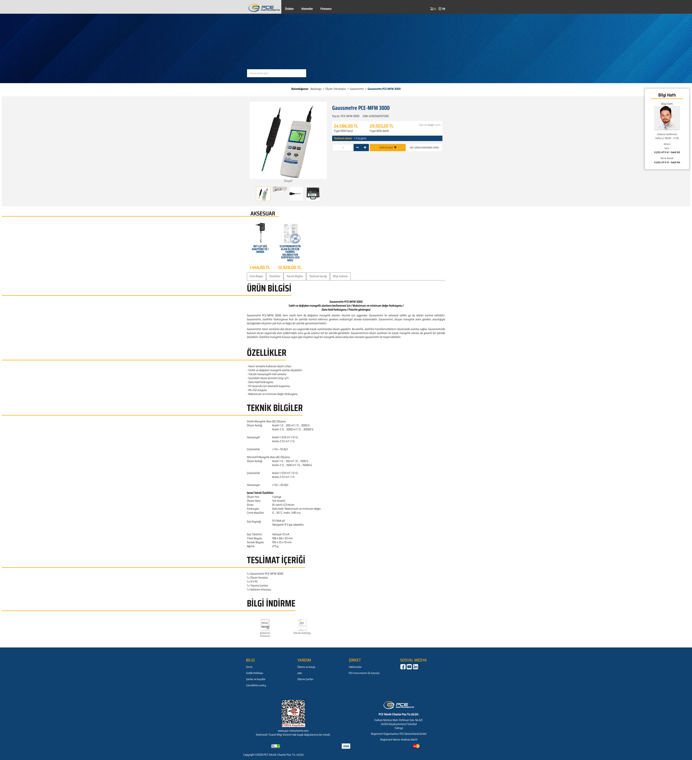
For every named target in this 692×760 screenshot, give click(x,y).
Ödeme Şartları (305, 679)
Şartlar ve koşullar (255, 679)
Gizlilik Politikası (254, 673)
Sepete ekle (386, 148)
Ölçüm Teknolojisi (335, 89)
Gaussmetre (357, 89)
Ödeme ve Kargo (306, 667)
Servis (249, 667)
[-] (357, 147)
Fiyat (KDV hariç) (343, 131)
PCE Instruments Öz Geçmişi (364, 673)
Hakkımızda (355, 667)
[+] (365, 147)
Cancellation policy (256, 685)
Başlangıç (316, 89)
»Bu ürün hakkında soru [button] (424, 148)
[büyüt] (288, 181)
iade (299, 673)
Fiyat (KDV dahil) (379, 131)
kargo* (431, 125)
